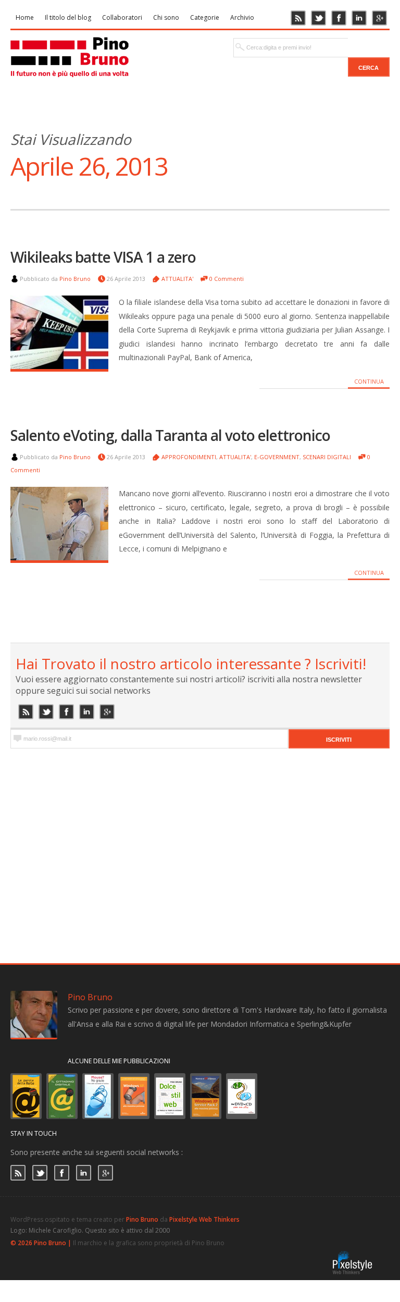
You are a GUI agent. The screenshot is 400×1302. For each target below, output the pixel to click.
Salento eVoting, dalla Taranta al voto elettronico (170, 435)
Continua (369, 381)
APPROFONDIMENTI (188, 457)
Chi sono (166, 17)
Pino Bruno (75, 278)
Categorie (204, 17)
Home (25, 17)
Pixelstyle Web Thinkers (204, 1219)
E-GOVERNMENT (276, 457)
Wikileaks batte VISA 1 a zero (103, 257)
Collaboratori (122, 17)
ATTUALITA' (177, 278)
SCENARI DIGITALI (327, 457)
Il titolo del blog (68, 17)
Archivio (242, 17)
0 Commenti (226, 278)
